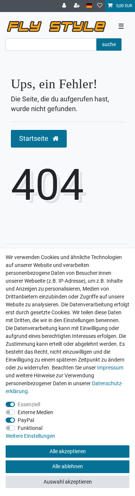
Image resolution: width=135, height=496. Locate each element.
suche (109, 44)
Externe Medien (35, 412)
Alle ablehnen (67, 466)
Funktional (30, 428)
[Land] (89, 6)
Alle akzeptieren (68, 451)
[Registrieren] (77, 6)
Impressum (110, 368)
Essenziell (29, 404)
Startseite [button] (34, 138)
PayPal (26, 420)
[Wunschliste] (99, 6)
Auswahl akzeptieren (68, 482)
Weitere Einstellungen (30, 436)
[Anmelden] (65, 6)
